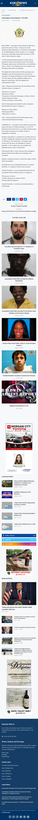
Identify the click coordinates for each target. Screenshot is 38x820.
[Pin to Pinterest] (21, 199)
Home (3, 10)
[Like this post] (9, 199)
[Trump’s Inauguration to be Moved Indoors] (7, 630)
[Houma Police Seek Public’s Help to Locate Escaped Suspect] (19, 329)
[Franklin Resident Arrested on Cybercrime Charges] (19, 361)
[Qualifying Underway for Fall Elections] (7, 494)
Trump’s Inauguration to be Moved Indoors (25, 627)
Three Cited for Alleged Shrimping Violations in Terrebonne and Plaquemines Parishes (24, 483)
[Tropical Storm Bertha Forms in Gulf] (7, 526)
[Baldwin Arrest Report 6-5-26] (19, 392)
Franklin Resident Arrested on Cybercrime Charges (19, 375)
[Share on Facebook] (13, 199)
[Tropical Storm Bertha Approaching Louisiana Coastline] (7, 505)
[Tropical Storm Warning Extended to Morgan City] (7, 516)
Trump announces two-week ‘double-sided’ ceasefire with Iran (17, 608)
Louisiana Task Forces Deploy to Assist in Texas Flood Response (24, 617)
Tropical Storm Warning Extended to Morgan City (24, 514)
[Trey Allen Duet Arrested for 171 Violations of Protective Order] (19, 232)
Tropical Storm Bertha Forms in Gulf (24, 524)
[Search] (35, 3)
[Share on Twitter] (17, 199)
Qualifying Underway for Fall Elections (22, 493)
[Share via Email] (25, 199)
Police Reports (12, 10)
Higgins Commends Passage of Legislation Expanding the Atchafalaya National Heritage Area (25, 639)
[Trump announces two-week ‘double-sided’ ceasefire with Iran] (19, 593)
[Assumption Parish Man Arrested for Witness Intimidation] (19, 265)
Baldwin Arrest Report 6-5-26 (19, 406)
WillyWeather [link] (6, 812)
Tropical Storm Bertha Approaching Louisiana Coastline (24, 503)
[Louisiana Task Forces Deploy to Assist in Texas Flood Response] (7, 619)
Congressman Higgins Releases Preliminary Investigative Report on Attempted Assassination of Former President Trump (23, 651)
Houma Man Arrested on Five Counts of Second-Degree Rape (19, 788)
